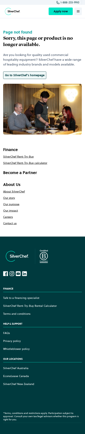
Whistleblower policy (16, 349)
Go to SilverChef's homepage (24, 75)
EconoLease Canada (16, 376)
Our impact (10, 211)
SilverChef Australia (15, 368)
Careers (8, 217)
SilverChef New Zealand (18, 384)
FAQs (6, 333)
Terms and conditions (16, 314)
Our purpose (11, 204)
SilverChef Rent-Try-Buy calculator (25, 163)
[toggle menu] (78, 11)
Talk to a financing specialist (21, 298)
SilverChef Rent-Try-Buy (18, 157)
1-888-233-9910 (69, 2)
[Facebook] (5, 273)
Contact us (10, 223)
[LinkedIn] (24, 273)
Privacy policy (12, 341)
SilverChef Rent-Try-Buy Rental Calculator (30, 306)
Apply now (61, 11)
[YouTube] (18, 273)
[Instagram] (11, 273)
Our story (9, 198)
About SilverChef (14, 191)
